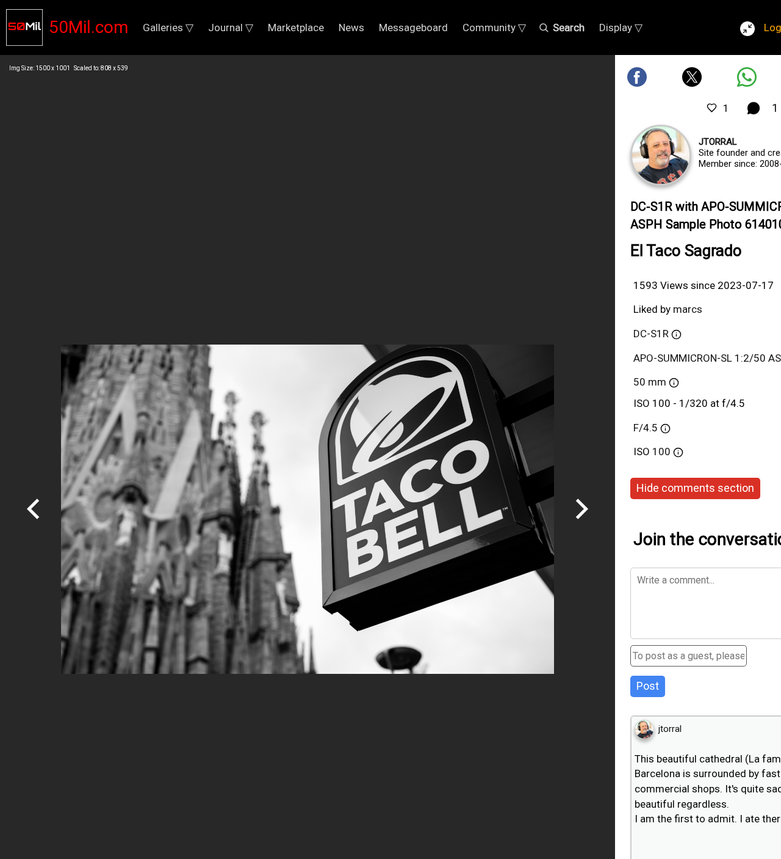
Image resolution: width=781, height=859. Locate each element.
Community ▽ (494, 27)
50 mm (649, 382)
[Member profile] (660, 155)
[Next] (581, 523)
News (351, 27)
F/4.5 (645, 428)
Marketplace (296, 27)
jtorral (718, 141)
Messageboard (413, 27)
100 (662, 451)
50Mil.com (88, 27)
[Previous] (33, 523)
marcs (687, 309)
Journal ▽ (230, 27)
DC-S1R (651, 333)
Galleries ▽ (168, 27)
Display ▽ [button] (620, 27)
